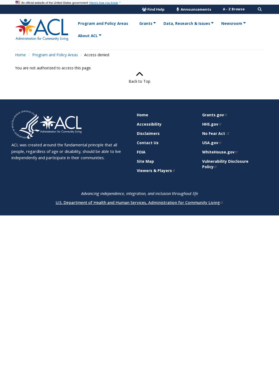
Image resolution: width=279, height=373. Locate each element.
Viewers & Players (154, 170)
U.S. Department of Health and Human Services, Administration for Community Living (138, 202)
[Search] (259, 9)
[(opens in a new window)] (25, 124)
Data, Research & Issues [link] (186, 23)
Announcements (195, 9)
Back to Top (139, 81)
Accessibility (149, 124)
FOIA (141, 152)
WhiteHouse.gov (218, 152)
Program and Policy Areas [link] (103, 23)
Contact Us (148, 142)
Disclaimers (148, 133)
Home (20, 54)
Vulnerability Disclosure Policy (225, 164)
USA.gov (210, 142)
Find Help (156, 9)
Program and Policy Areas (55, 54)
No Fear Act (214, 133)
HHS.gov (210, 124)
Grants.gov (213, 114)
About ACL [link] (88, 35)
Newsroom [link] (231, 23)
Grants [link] (145, 23)
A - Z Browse (234, 9)
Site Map (145, 161)
